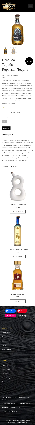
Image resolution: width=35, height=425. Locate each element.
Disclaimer (5, 373)
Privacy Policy (6, 369)
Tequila (3, 77)
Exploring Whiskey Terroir (9, 411)
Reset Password (6, 349)
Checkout (4, 345)
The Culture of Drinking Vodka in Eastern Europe (16, 404)
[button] (30, 18)
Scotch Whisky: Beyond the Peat (11, 407)
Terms (3, 382)
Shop (3, 337)
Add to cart (16, 112)
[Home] (9, 6)
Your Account (6, 333)
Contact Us (5, 365)
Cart (3, 341)
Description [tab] (6, 128)
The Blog (21, 315)
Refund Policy (6, 378)
